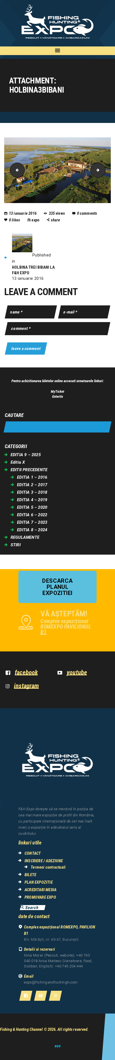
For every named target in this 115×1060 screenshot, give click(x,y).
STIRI (16, 544)
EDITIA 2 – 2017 (32, 484)
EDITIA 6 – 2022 (32, 514)
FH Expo (33, 220)
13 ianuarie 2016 (23, 213)
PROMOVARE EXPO (40, 897)
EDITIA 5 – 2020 (32, 507)
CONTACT (33, 853)
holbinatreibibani (104, 170)
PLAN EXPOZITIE (39, 882)
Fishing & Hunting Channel (21, 1029)
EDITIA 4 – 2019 (32, 499)
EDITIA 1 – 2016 (32, 477)
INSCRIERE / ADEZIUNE (44, 860)
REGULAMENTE (25, 537)
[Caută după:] (57, 427)
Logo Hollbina (16, 170)
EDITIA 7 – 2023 (32, 522)
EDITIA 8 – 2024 (32, 529)
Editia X (18, 462)
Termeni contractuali (48, 867)
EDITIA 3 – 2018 (32, 492)
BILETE (30, 874)
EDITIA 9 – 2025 (26, 454)
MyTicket (57, 391)
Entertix (57, 396)
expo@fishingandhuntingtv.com (51, 982)
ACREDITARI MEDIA (40, 889)
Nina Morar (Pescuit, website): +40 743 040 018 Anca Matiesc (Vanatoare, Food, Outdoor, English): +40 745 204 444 (58, 960)
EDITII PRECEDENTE (29, 469)
